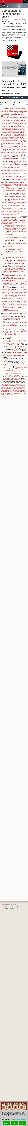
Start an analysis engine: (8, 904)
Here (9, 1116)
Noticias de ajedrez (14, 6)
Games (23, 100)
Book (5, 100)
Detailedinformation (6, 1123)
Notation (14, 100)
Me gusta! (17, 19)
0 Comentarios (23, 19)
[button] (10, 1)
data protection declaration (21, 1119)
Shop (3, 1)
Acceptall (22, 1123)
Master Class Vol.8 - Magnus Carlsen (13, 63)
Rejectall (14, 1123)
